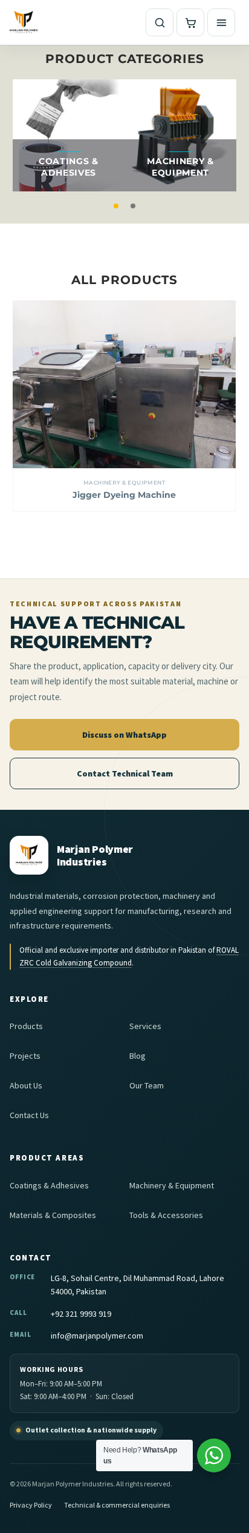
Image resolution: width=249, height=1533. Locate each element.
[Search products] (159, 22)
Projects (25, 1055)
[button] (116, 206)
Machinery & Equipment (124, 482)
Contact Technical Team (125, 773)
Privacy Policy (31, 1504)
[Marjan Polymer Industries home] (23, 22)
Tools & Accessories (166, 1215)
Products (26, 1026)
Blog (137, 1055)
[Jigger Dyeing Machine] (124, 384)
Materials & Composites (53, 1215)
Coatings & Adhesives (49, 1185)
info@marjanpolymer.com (97, 1335)
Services (145, 1026)
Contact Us (29, 1115)
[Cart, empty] (190, 22)
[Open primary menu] (221, 22)
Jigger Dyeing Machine (124, 494)
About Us (26, 1085)
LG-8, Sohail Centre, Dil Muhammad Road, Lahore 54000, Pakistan (137, 1285)
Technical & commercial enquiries (117, 1504)
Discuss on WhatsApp (124, 734)
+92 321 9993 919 (81, 1313)
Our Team (146, 1085)
